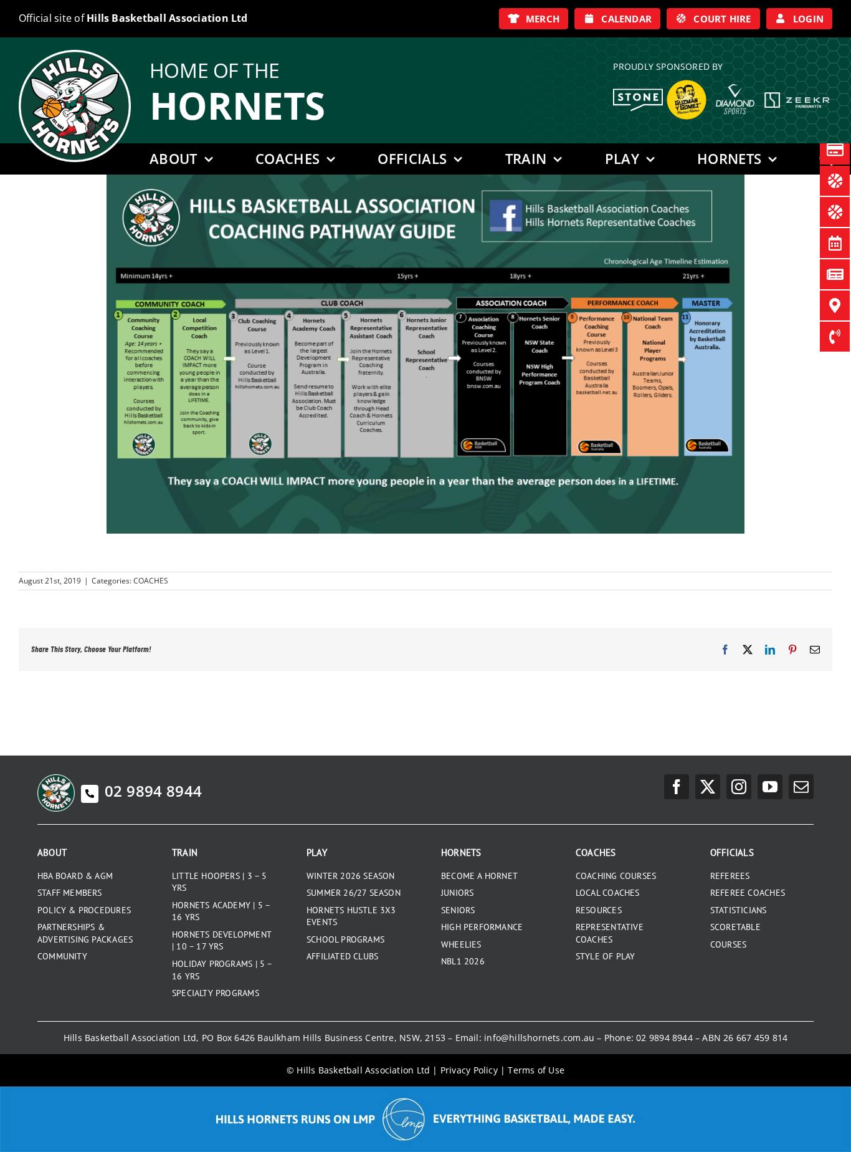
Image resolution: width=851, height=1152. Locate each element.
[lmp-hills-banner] (425, 1091)
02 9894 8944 (153, 790)
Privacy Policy (469, 1070)
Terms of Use (536, 1070)
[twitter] (707, 786)
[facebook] (676, 786)
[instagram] (738, 786)
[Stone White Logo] (638, 93)
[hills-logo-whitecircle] (75, 54)
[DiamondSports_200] (735, 79)
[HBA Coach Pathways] (425, 179)
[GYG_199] (686, 83)
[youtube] (770, 786)
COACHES (150, 580)
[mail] (801, 786)
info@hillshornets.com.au (539, 1038)
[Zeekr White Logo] (797, 93)
